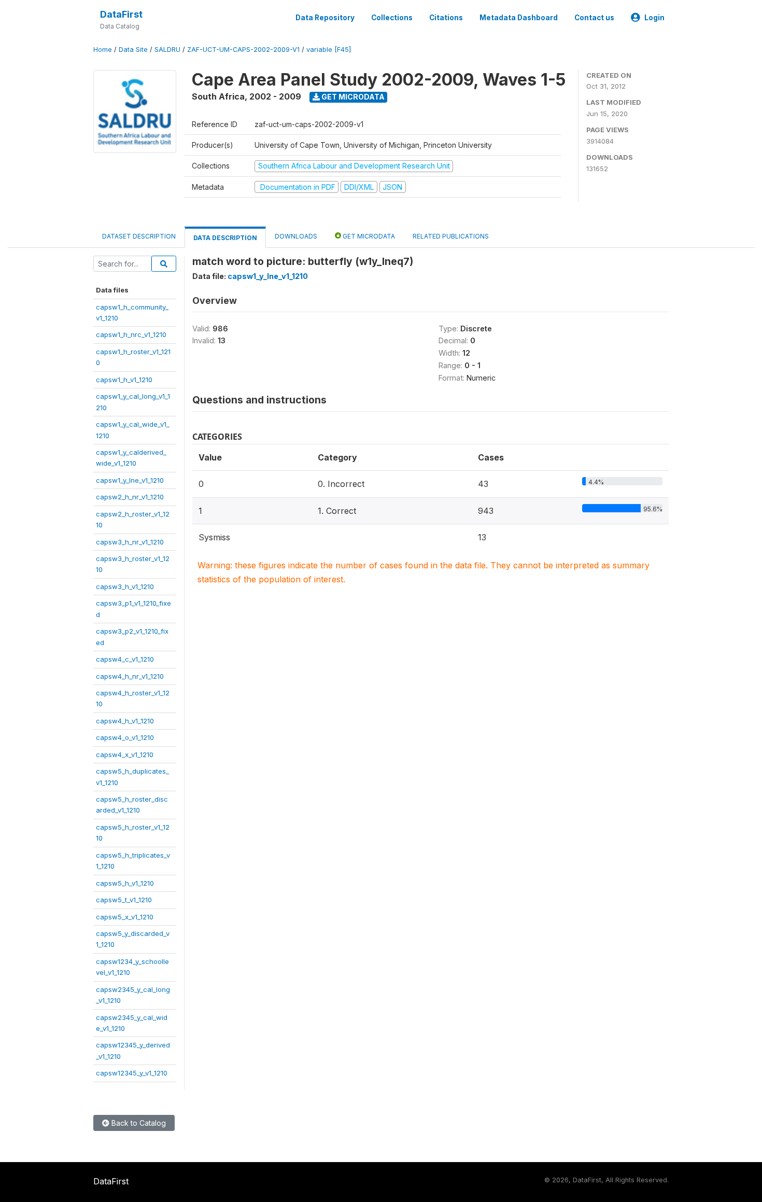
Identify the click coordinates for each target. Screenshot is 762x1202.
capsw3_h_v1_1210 (125, 586)
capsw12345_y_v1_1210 (131, 1073)
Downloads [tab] (296, 236)
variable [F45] (328, 49)
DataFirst (121, 14)
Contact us (594, 17)
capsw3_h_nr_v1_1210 (130, 542)
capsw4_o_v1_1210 (125, 737)
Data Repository (325, 17)
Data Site (133, 49)
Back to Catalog (137, 1123)
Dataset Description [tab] (139, 236)
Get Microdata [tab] (368, 236)
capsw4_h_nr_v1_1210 (130, 676)
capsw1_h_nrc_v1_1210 (131, 334)
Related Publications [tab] (451, 236)
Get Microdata (352, 96)
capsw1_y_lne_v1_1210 (130, 480)
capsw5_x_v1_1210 (124, 917)
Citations (446, 17)
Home (102, 49)
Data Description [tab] (225, 238)
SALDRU (167, 49)
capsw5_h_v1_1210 (125, 883)
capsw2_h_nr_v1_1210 (130, 497)
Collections (392, 17)
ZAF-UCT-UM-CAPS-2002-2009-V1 (243, 49)
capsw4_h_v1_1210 (125, 721)
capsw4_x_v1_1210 (124, 754)
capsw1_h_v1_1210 (124, 379)
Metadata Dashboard (518, 17)
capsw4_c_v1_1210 (125, 659)
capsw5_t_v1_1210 (124, 900)
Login (654, 17)
